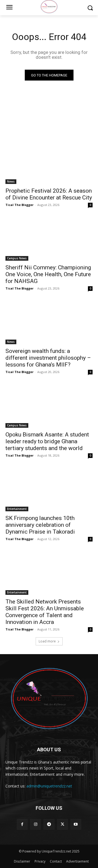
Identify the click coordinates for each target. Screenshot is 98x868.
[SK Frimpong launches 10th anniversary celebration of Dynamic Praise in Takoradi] (49, 489)
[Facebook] (22, 824)
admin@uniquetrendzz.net (49, 786)
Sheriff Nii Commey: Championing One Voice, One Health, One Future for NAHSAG (48, 274)
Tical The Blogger (19, 205)
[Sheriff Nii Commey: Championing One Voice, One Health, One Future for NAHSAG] (49, 239)
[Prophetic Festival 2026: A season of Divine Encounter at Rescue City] (49, 162)
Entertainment (17, 509)
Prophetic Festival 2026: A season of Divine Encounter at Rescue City (48, 194)
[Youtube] (76, 824)
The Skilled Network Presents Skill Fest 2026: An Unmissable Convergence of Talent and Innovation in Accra (44, 611)
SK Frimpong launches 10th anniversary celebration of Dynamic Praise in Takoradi (40, 525)
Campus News (17, 258)
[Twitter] (62, 824)
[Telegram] (49, 824)
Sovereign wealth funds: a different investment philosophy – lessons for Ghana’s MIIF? (48, 358)
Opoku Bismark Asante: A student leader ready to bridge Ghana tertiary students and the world (47, 441)
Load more (47, 641)
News (11, 181)
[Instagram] (35, 824)
